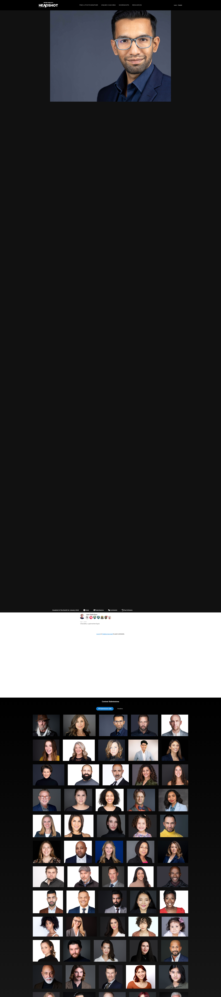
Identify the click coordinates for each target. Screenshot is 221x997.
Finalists (120, 709)
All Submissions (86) (105, 709)
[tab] (105, 709)
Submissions (99, 610)
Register (180, 5)
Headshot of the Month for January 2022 (65, 610)
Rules (87, 610)
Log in (175, 5)
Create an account (107, 634)
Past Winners (128, 610)
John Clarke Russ (91, 614)
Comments (113, 610)
